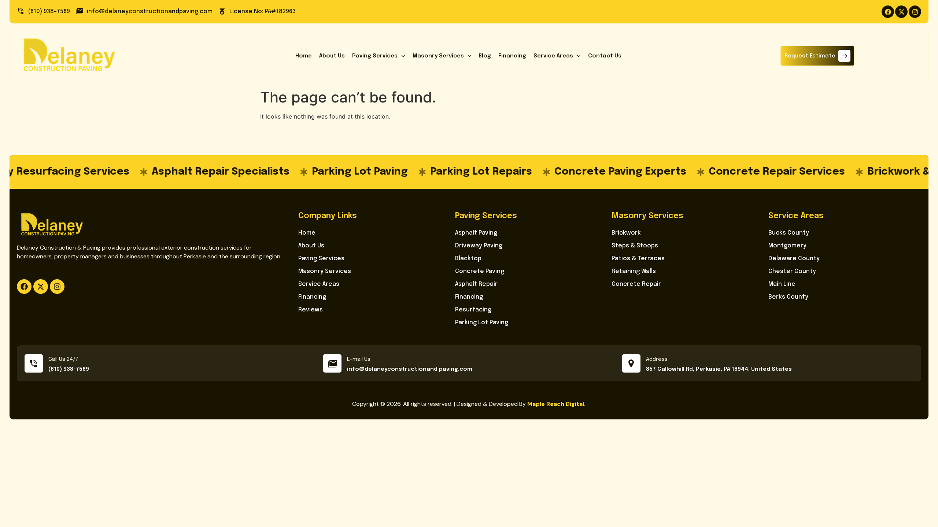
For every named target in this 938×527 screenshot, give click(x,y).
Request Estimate (809, 56)
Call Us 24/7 (63, 359)
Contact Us (604, 56)
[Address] (631, 363)
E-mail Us (358, 359)
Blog (485, 56)
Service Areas (553, 56)
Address (657, 359)
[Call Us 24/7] (34, 363)
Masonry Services (438, 56)
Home (303, 56)
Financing (512, 56)
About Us (332, 56)
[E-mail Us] (332, 363)
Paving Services (375, 56)
